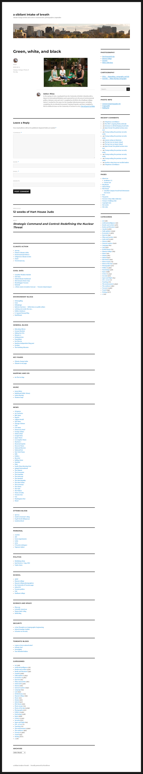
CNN (16, 425)
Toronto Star (19, 495)
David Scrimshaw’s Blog (22, 517)
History (17, 686)
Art (16, 665)
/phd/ (16, 579)
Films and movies (20, 682)
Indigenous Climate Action (23, 257)
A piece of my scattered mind (23, 645)
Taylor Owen (18, 565)
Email (16, 171)
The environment (20, 728)
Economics (18, 677)
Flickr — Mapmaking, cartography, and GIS (115, 76)
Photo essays (19, 706)
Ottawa (17, 700)
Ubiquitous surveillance (112, 122)
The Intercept (19, 476)
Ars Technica (19, 413)
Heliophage (18, 305)
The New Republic (20, 480)
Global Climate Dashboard (23, 279)
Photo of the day (20, 708)
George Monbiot (20, 331)
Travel (17, 734)
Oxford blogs (106, 186)
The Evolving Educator (22, 347)
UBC (16, 591)
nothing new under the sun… (24, 309)
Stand (16, 259)
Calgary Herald (19, 419)
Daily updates (19, 675)
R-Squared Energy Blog (22, 313)
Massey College (18, 70)
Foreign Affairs (19, 432)
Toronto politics (20, 589)
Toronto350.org (20, 261)
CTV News (18, 427)
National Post (19, 450)
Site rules (105, 207)
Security (17, 720)
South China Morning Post (23, 466)
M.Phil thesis (19, 694)
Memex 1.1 (18, 335)
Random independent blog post (24, 343)
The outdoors (19, 730)
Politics (17, 712)
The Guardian (19, 474)
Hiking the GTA (19, 333)
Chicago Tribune (20, 423)
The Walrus (18, 491)
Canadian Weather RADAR (23, 275)
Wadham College (20, 593)
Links (16, 541)
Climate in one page (21, 363)
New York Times (20, 452)
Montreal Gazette (20, 444)
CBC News (18, 421)
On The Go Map (19, 377)
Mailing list (105, 108)
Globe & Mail (19, 434)
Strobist (17, 345)
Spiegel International (21, 468)
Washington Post (20, 499)
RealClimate (18, 315)
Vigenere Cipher (20, 547)
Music (16, 698)
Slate (16, 464)
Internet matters (20, 688)
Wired (16, 501)
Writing (17, 736)
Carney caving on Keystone (113, 140)
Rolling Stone (19, 460)
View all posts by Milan (88, 106)
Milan (15, 64)
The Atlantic (18, 470)
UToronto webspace (21, 545)
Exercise (17, 679)
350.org (17, 250)
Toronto (17, 732)
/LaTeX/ (17, 535)
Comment (17, 133)
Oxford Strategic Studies (22, 629)
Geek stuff (18, 684)
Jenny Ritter (18, 391)
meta (16, 543)
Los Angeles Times (20, 440)
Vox (16, 497)
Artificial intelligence (21, 667)
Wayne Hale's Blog (20, 611)
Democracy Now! (20, 430)
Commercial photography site (111, 104)
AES (16, 537)
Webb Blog (18, 613)
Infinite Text (19, 647)
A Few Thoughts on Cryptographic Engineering (29, 627)
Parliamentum (19, 337)
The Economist (19, 472)
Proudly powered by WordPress (40, 765)
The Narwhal (19, 478)
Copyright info (106, 203)
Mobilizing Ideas (20, 561)
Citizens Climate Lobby (22, 252)
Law (16, 692)
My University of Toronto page (24, 585)
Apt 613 (17, 515)
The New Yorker (20, 482)
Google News (19, 436)
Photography (19, 710)
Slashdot (17, 462)
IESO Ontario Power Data (22, 281)
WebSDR (17, 285)
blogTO (17, 417)
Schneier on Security (21, 631)
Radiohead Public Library (22, 393)
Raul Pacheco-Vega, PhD (22, 563)
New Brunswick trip (108, 56)
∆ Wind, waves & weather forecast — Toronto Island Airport (33, 287)
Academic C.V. (108, 180)
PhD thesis (18, 704)
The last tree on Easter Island (114, 142)
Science (17, 718)
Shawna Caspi (19, 397)
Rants (16, 716)
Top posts (105, 197)
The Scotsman (19, 484)
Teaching (18, 726)
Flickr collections (107, 62)
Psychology (18, 714)
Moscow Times (19, 446)
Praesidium (18, 339)
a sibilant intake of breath (31, 14)
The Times (18, 486)
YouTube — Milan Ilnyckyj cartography (114, 78)
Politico (17, 456)
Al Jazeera (18, 411)
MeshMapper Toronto (21, 283)
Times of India (19, 493)
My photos (105, 184)
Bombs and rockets (21, 669)
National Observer (20, 448)
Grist (16, 303)
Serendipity (18, 649)
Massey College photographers (24, 583)
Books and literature (21, 671)
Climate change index (21, 361)
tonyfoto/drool (19, 521)
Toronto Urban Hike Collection (111, 199)
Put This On (18, 341)
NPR (16, 454)
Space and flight (20, 722)
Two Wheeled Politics (21, 651)
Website (16, 181)
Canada (17, 673)
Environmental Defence (22, 255)
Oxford (17, 702)
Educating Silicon (20, 329)
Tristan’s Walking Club (109, 201)
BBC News (18, 415)
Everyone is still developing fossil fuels (117, 126)
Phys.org (17, 607)
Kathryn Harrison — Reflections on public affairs (30, 307)
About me (105, 178)
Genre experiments (21, 539)
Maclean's (18, 442)
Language (18, 690)
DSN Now (18, 277)
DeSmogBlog (19, 301)
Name (16, 162)
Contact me (107, 182)
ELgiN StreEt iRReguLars (22, 519)
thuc (103, 195)
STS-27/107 (18, 724)
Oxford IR (18, 587)
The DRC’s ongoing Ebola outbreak (115, 124)
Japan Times (18, 438)
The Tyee (17, 489)
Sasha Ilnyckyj (19, 395)
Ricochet (17, 458)
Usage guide (106, 106)
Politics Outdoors (20, 311)
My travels (105, 205)
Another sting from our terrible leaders (117, 162)
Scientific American (21, 609)
